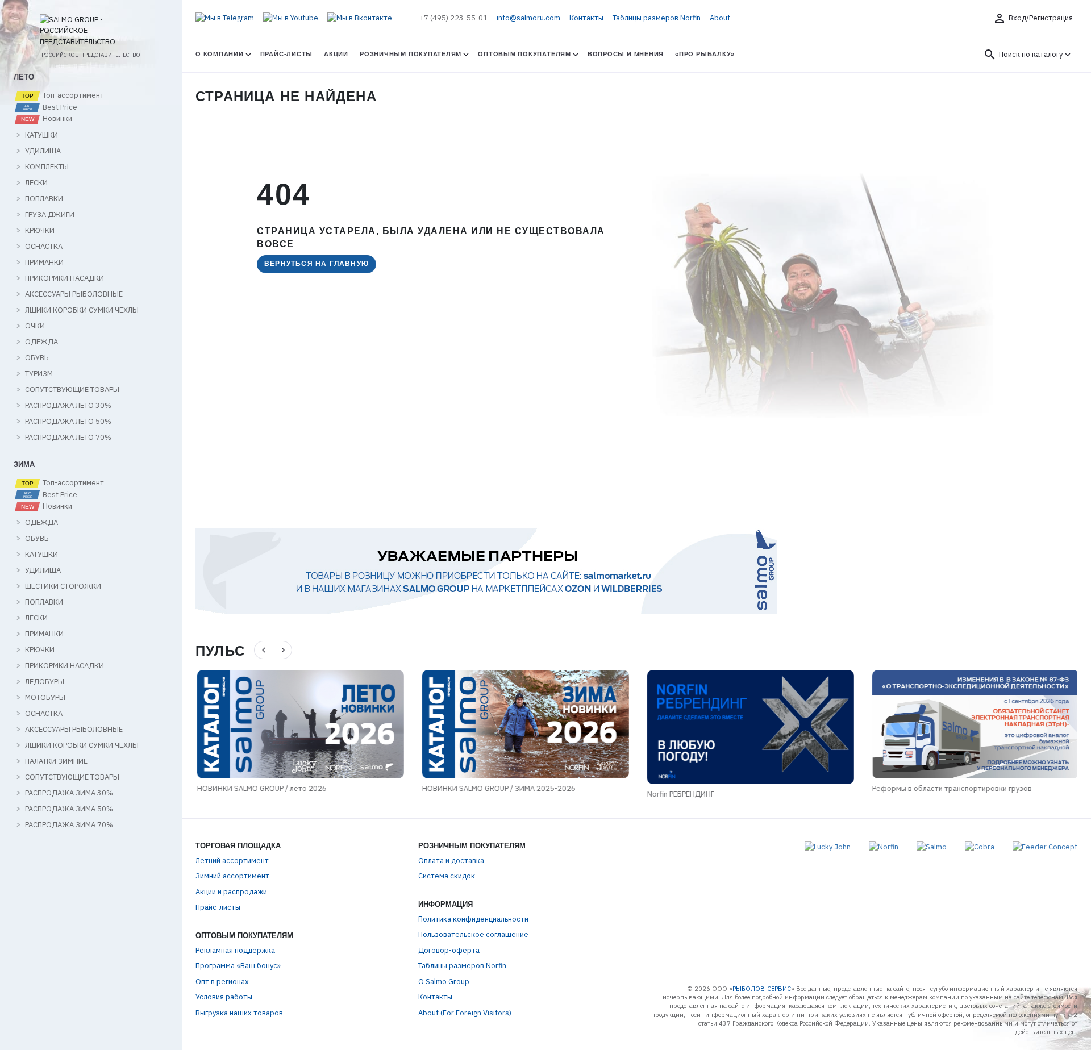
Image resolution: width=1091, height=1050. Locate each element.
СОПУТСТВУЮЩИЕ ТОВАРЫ (72, 389)
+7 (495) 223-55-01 (453, 18)
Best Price (59, 107)
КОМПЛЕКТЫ (47, 167)
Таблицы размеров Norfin (657, 18)
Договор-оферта (449, 950)
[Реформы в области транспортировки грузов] (974, 724)
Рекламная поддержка (235, 950)
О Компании (219, 54)
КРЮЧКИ (40, 230)
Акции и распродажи (231, 892)
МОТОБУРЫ (45, 697)
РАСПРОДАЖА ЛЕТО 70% (68, 437)
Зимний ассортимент (232, 876)
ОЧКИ (35, 326)
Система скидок (446, 876)
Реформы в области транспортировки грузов (950, 788)
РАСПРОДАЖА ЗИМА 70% (69, 825)
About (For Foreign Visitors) (464, 1013)
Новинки (56, 118)
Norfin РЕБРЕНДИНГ (679, 794)
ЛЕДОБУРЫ (44, 681)
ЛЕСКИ (36, 183)
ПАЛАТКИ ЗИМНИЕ (56, 761)
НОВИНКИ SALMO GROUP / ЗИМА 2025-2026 (497, 788)
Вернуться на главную (316, 264)
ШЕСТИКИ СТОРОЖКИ (63, 586)
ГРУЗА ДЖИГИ (49, 214)
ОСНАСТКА (44, 246)
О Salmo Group (443, 981)
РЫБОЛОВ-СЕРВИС (761, 989)
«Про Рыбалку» (705, 54)
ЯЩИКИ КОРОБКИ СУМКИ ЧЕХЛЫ (82, 310)
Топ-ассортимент (72, 95)
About (720, 18)
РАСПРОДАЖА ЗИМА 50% (69, 809)
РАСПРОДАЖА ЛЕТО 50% (68, 421)
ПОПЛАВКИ (44, 198)
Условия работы (223, 997)
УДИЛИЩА (43, 151)
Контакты (586, 18)
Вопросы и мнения (626, 54)
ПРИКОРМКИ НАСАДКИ (64, 278)
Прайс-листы (286, 54)
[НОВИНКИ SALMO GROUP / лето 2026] (298, 724)
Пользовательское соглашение (473, 934)
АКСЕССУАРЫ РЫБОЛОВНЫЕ (74, 294)
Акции (336, 54)
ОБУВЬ (36, 358)
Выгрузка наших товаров (239, 1013)
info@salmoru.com (528, 18)
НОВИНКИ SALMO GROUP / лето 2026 (260, 788)
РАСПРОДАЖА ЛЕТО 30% (68, 405)
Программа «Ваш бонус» (238, 965)
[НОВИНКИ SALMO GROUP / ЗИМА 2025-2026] (523, 724)
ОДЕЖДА (41, 342)
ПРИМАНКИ (44, 262)
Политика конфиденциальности (473, 919)
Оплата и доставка (451, 860)
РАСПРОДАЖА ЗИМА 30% (69, 793)
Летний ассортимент (232, 860)
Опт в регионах (222, 981)
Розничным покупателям (410, 54)
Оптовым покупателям (524, 54)
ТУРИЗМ (39, 373)
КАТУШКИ (41, 135)
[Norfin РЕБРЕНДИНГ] (749, 727)
